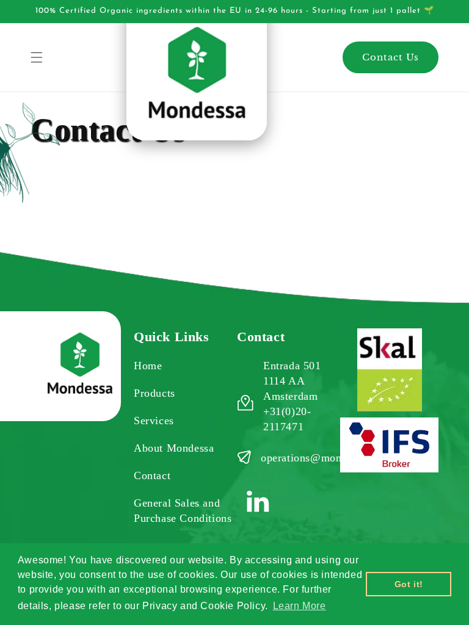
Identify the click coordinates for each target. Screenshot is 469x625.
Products (154, 393)
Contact (152, 475)
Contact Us (390, 57)
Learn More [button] (299, 606)
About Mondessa (174, 448)
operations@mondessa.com (326, 458)
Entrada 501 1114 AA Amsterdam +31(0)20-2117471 (292, 396)
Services (154, 420)
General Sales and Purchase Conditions (182, 510)
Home (148, 365)
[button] (36, 57)
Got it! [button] (408, 584)
